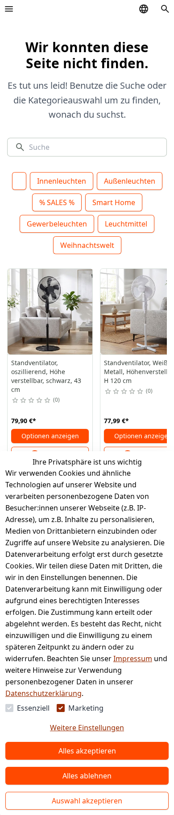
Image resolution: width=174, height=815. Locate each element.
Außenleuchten (129, 181)
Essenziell (33, 708)
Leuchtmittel (126, 224)
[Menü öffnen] (9, 9)
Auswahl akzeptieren (87, 801)
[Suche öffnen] (165, 9)
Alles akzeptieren (87, 751)
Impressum (132, 658)
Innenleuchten (61, 181)
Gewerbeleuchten (57, 224)
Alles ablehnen (87, 776)
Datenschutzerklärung (43, 693)
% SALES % (57, 202)
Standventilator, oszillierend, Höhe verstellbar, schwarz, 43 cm (46, 376)
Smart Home (113, 202)
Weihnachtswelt (87, 245)
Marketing (86, 708)
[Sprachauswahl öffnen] (144, 9)
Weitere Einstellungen (87, 728)
